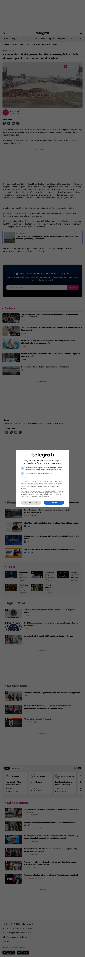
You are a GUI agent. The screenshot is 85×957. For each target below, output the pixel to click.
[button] (42, 478)
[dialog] (42, 478)
